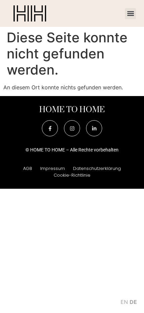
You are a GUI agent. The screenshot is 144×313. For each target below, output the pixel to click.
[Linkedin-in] (94, 128)
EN (124, 302)
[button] (130, 13)
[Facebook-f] (50, 128)
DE (133, 302)
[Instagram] (72, 128)
